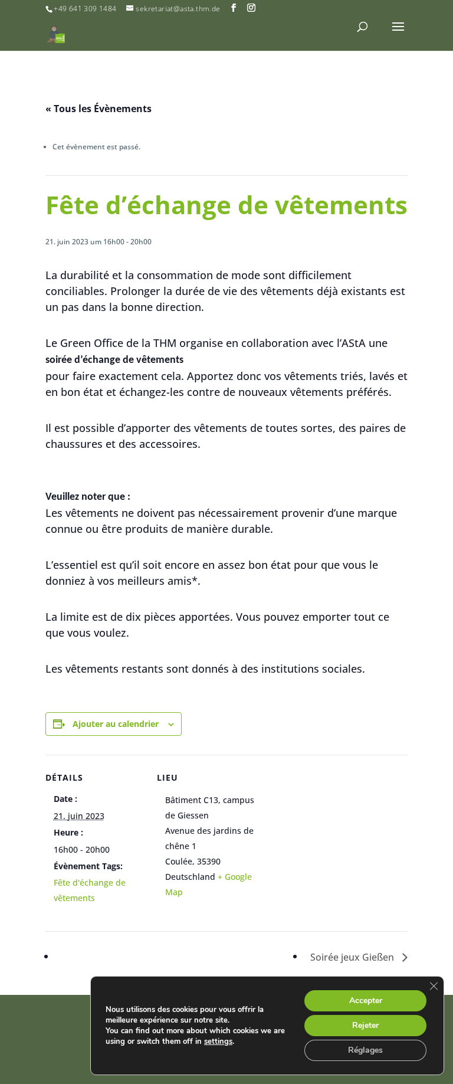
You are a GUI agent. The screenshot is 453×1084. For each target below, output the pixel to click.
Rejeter (365, 1025)
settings (218, 1041)
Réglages (365, 1050)
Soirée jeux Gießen (353, 957)
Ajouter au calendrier (116, 723)
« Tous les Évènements (98, 108)
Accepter (365, 1000)
